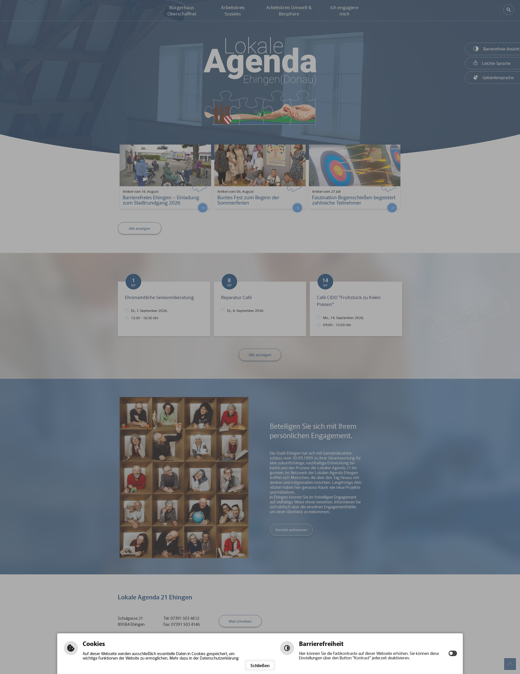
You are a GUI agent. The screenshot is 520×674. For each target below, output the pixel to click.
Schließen (260, 665)
